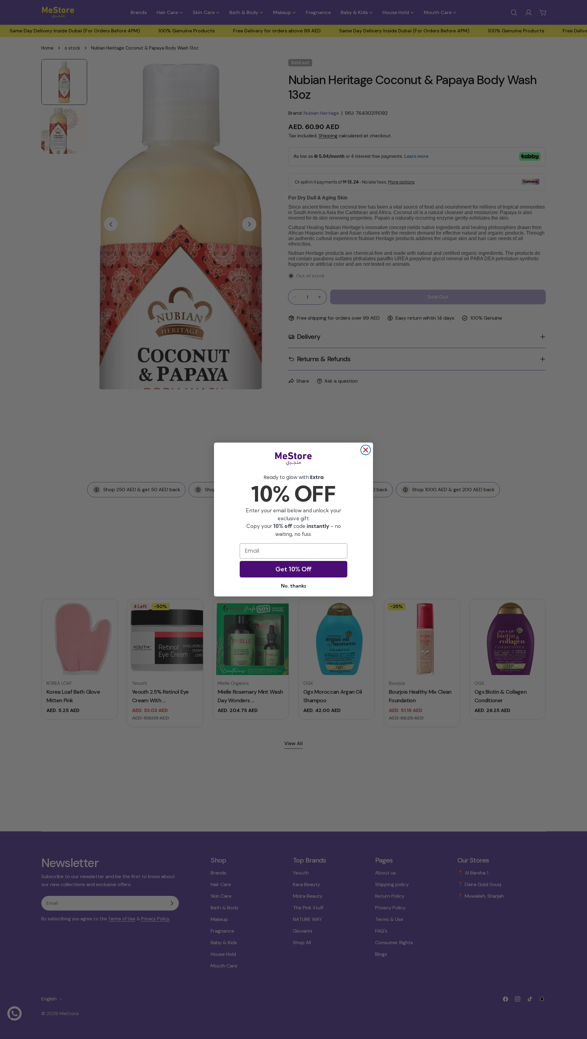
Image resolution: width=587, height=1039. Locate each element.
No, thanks (293, 586)
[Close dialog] (366, 450)
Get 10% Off (293, 569)
